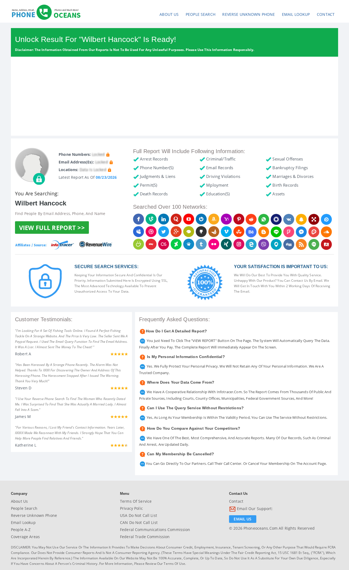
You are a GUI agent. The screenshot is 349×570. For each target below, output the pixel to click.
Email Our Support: (254, 508)
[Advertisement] (174, 97)
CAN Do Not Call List (139, 522)
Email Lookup (296, 14)
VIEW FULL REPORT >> (52, 227)
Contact (326, 14)
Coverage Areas (25, 536)
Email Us (242, 519)
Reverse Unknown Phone (248, 14)
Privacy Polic (131, 508)
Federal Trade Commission (145, 536)
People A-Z (21, 529)
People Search (200, 14)
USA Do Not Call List (138, 515)
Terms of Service (136, 501)
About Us (169, 14)
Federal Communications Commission (155, 529)
